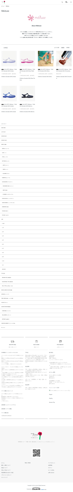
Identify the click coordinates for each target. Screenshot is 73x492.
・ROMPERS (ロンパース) (5, 177)
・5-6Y (2, 244)
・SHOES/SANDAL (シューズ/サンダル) (7, 202)
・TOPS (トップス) (4, 156)
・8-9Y (2, 256)
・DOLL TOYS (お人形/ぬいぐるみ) (7, 285)
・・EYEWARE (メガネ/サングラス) (7, 194)
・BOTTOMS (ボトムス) (5, 161)
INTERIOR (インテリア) (5, 294)
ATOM (29, 463)
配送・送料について (5, 465)
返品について (4, 467)
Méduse (7, 6)
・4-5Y (2, 240)
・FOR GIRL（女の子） (5, 215)
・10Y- (2, 265)
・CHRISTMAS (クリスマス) (6, 310)
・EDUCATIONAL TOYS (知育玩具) (7, 281)
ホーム (2, 6)
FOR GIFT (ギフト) (4, 302)
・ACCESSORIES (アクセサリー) (6, 181)
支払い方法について (5, 470)
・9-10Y (2, 260)
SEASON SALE (4, 136)
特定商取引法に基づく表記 (7, 472)
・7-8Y (2, 252)
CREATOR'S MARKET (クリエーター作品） (8, 323)
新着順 (67, 47)
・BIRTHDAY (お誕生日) (5, 319)
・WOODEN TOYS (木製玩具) (6, 277)
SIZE (2, 219)
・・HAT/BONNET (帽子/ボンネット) (7, 185)
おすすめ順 (56, 47)
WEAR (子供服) (3, 144)
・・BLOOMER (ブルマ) (5, 173)
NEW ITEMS (3, 127)
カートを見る (51, 470)
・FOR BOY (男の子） (5, 210)
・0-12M (2, 223)
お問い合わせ (51, 472)
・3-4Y (2, 235)
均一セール (3, 327)
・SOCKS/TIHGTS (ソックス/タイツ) (7, 198)
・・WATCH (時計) (4, 190)
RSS (26, 463)
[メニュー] (71, 2)
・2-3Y (2, 231)
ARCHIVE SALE (4, 140)
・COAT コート (3, 152)
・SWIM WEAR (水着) (4, 206)
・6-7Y (2, 248)
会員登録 (50, 465)
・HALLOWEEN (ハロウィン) (6, 314)
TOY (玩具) (3, 273)
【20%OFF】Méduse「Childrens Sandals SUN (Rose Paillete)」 (27, 71)
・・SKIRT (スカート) (4, 165)
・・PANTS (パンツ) (4, 169)
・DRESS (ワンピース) (5, 148)
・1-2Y (2, 227)
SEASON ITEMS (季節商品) (5, 306)
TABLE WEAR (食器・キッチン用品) (7, 298)
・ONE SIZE (3, 269)
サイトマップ (4, 477)
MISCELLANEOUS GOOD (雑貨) (6, 290)
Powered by (29, 489)
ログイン (50, 467)
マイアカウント (51, 463)
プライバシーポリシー (6, 475)
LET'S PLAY (3, 131)
